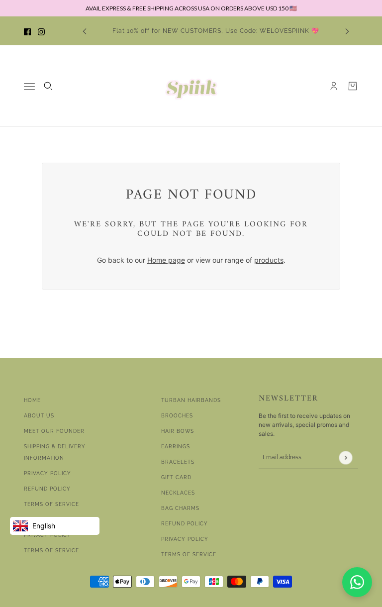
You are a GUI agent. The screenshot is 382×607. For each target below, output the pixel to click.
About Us (39, 415)
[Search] (48, 86)
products (269, 260)
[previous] (85, 31)
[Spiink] (191, 86)
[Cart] (352, 86)
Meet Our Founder (54, 431)
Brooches (177, 415)
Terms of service (51, 550)
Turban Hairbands (191, 400)
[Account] (333, 86)
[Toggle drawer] (29, 86)
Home (32, 400)
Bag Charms (180, 508)
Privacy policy (184, 539)
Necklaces (178, 493)
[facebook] (27, 31)
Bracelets (177, 462)
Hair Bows (177, 431)
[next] (347, 31)
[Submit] (345, 457)
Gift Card (176, 477)
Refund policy (184, 523)
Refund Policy (47, 489)
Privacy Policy (47, 473)
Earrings (175, 446)
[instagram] (41, 31)
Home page (166, 260)
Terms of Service (51, 504)
